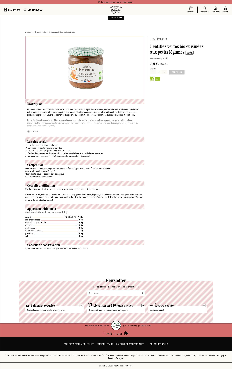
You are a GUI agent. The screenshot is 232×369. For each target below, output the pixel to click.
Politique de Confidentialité (130, 344)
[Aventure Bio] (116, 325)
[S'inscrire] (140, 293)
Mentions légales (105, 344)
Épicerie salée (40, 32)
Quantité (153, 68)
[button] (204, 10)
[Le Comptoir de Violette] (116, 10)
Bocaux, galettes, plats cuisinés (62, 32)
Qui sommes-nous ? (159, 344)
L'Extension (128, 366)
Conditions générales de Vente (79, 344)
